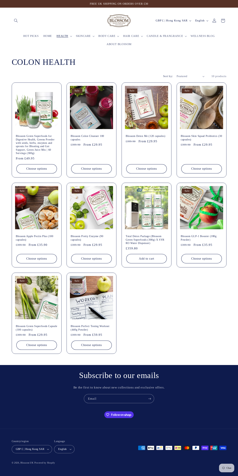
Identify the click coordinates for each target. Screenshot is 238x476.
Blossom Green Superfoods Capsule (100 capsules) (36, 328)
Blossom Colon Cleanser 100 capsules (87, 137)
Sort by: (168, 76)
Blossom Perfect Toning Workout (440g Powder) (90, 328)
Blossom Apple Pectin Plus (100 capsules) (34, 238)
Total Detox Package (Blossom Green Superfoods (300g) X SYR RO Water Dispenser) (145, 240)
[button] (16, 20)
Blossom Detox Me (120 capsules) (145, 135)
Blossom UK (26, 463)
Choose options (36, 168)
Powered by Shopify (44, 463)
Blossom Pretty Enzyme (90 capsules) (87, 238)
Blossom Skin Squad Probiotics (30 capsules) (201, 137)
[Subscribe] (149, 398)
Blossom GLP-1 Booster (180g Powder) (199, 238)
